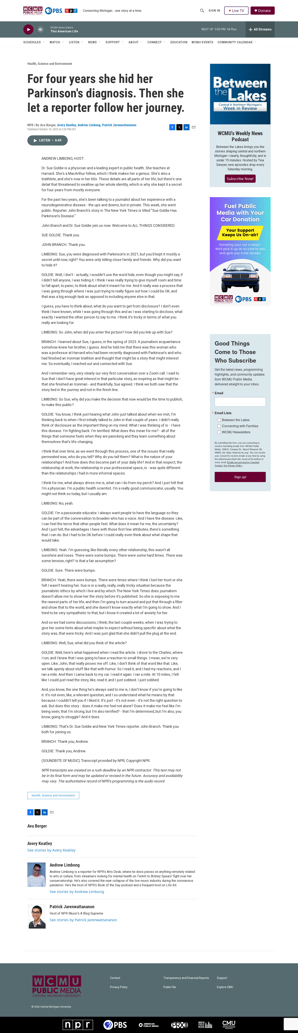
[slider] (47, 29)
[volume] (40, 29)
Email (219, 393)
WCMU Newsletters (236, 432)
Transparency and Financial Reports (186, 978)
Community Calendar (235, 42)
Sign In (214, 10)
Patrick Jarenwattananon (119, 125)
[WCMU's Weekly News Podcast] (240, 94)
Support (113, 42)
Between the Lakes (236, 419)
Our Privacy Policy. (233, 465)
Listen (74, 42)
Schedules (32, 42)
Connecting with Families (240, 426)
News (92, 42)
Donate (264, 11)
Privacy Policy (119, 987)
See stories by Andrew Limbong (77, 891)
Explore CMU (225, 987)
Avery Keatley (66, 125)
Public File (169, 987)
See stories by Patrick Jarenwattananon (83, 919)
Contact (115, 978)
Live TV (238, 10)
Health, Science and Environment (49, 64)
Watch (55, 42)
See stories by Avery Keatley (51, 850)
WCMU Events (202, 42)
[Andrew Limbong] (36, 874)
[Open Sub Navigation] (44, 42)
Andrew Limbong (89, 125)
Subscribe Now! (240, 178)
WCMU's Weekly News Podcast (240, 136)
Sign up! (240, 477)
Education (179, 42)
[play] (28, 29)
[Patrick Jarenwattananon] (36, 916)
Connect (154, 42)
